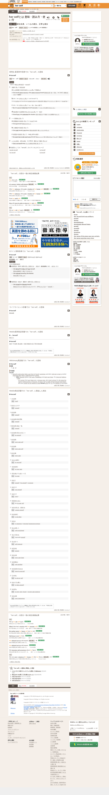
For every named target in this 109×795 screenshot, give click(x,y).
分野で (15, 426)
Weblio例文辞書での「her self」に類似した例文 (27, 391)
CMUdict (13, 713)
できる (44, 108)
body (22, 557)
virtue (41, 382)
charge (24, 592)
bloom (64, 382)
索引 (49, 168)
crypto (78, 124)
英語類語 (35, 1)
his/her (19, 184)
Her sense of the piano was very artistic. (87, 236)
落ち (24, 271)
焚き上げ (79, 138)
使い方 (84, 6)
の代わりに (22, 98)
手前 (35, 344)
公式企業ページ (33, 742)
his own (19, 503)
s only (24, 189)
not (17, 143)
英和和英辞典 (25, 1)
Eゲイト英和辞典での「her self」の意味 (24, 251)
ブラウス (19, 286)
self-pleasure (16, 680)
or (61, 374)
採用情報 (31, 746)
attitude (14, 640)
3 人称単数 (16, 90)
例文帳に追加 (22, 179)
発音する (31, 266)
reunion (22, 626)
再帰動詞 (15, 121)
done (16, 571)
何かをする (20, 432)
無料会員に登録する (87, 173)
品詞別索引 (67, 168)
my (16, 476)
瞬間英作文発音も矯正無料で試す (65, 20)
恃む (15, 575)
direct (54, 380)
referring (54, 374)
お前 (20, 473)
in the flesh (18, 517)
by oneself (18, 435)
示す (29, 112)
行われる (20, 569)
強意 (13, 282)
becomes (14, 650)
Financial (79, 133)
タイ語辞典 (75, 252)
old (33, 203)
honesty (35, 382)
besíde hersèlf (14, 150)
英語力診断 (48, 1)
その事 (51, 114)
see (25, 92)
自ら (47, 92)
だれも (50, 108)
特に (26, 112)
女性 (21, 90)
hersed (76, 218)
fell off (18, 269)
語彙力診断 (75, 260)
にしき (55, 137)
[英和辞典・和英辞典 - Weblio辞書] (11, 1)
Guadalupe (39, 377)
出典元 (45, 168)
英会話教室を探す (78, 1)
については (43, 286)
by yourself (18, 462)
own (18, 476)
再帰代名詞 (16, 264)
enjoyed (18, 273)
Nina (10, 203)
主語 (20, 112)
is (12, 210)
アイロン (28, 286)
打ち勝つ (18, 582)
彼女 (45, 92)
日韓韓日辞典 (53, 735)
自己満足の (15, 562)
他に (31, 134)
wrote (17, 631)
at (25, 273)
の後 (39, 105)
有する (17, 535)
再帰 (13, 266)
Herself (65, 707)
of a (10, 184)
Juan (48, 377)
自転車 (19, 271)
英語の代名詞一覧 (13, 168)
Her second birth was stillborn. (84, 216)
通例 (35, 141)
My (10, 631)
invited (29, 101)
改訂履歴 (26, 709)
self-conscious (21, 650)
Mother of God (36, 383)
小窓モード (80, 6)
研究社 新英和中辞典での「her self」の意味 (26, 72)
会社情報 (31, 744)
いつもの (14, 141)
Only (16, 496)
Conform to (80, 150)
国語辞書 (75, 243)
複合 (16, 84)
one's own (18, 456)
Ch (25, 377)
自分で (22, 259)
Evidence (64, 377)
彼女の (40, 101)
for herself (36, 34)
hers (19, 143)
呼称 (21, 419)
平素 (34, 143)
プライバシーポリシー (13, 729)
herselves (77, 232)
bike (23, 269)
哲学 (12, 426)
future (23, 631)
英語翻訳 (53, 1)
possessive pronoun (34, 523)
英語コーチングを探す (68, 1)
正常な (22, 141)
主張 (15, 528)
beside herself (26, 34)
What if (11, 626)
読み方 (25, 257)
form (32, 374)
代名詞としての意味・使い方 (29, 31)
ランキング (57, 168)
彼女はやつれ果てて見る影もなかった (23, 674)
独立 (14, 112)
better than (25, 107)
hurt (16, 123)
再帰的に (17, 118)
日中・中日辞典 (76, 247)
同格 (36, 90)
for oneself (23, 483)
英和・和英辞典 (76, 246)
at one (17, 592)
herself (37, 374)
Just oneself (18, 489)
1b (66, 101)
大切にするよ (49, 137)
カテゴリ (62, 168)
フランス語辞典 (54, 737)
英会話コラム (76, 261)
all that (53, 382)
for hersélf (12, 152)
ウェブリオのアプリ (13, 742)
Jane (19, 137)
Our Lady (31, 377)
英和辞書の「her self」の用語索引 (14, 689)
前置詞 (15, 134)
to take (23, 137)
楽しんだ (23, 275)
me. (27, 92)
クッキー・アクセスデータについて (16, 737)
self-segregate (16, 678)
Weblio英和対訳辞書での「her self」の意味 (26, 332)
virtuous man (41, 380)
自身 (36, 108)
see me (38, 92)
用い (17, 87)
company (79, 127)
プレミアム (90, 6)
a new (24, 130)
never (16, 203)
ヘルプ (9, 735)
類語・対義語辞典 (54, 725)
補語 (41, 141)
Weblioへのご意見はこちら (77, 725)
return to (26, 203)
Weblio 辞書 (11, 9)
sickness (17, 189)
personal (25, 523)
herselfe (76, 228)
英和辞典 (27, 9)
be (37, 141)
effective (79, 147)
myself (63, 101)
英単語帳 (43, 1)
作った (47, 130)
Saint (45, 377)
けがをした (28, 123)
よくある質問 (89, 728)
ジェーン (40, 137)
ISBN (18, 378)
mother (17, 101)
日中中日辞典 (53, 733)
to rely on (17, 578)
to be (46, 383)
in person (30, 483)
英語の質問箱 (53, 748)
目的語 (21, 121)
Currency (79, 135)
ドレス (43, 130)
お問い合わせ (32, 723)
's (59, 383)
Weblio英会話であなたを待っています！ (86, 286)
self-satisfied (18, 564)
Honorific (15, 374)
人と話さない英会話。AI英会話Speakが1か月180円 (37, 41)
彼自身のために (16, 501)
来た (55, 92)
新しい (39, 130)
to (57, 374)
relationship (80, 130)
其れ (19, 344)
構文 (17, 112)
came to (21, 92)
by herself (31, 34)
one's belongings (20, 598)
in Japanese (18, 523)
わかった (57, 114)
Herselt (76, 230)
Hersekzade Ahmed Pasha (82, 224)
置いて (27, 266)
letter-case (28, 374)
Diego (51, 377)
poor (18, 114)
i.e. (52, 383)
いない (53, 108)
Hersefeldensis (78, 222)
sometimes (42, 374)
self (23, 503)
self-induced (18, 544)
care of (30, 137)
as (29, 105)
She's (14, 143)
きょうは (28, 143)
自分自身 (11, 259)
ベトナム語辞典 (76, 254)
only (15, 657)
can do (19, 107)
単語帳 (74, 258)
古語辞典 (75, 250)
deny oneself (20, 585)
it (21, 107)
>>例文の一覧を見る (14, 215)
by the (30, 383)
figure (20, 375)
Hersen (76, 234)
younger (32, 626)
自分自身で (14, 432)
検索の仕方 (10, 725)
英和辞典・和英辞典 (19, 9)
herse (75, 214)
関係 (23, 112)
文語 (40, 112)
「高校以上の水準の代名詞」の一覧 (26, 168)
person (14, 184)
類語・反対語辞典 (77, 244)
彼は (37, 137)
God (59, 374)
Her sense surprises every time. (84, 238)
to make (48, 382)
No (14, 107)
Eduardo (21, 377)
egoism (17, 551)
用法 (15, 266)
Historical (58, 377)
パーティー (52, 101)
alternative (21, 374)
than (36, 105)
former (38, 189)
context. (37, 375)
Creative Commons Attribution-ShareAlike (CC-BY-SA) (47, 705)
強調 (13, 87)
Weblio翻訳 (97, 178)
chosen (26, 383)
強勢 (23, 266)
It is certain (21, 380)
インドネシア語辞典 (77, 251)
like (33, 105)
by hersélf (42, 150)
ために (32, 112)
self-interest (24, 184)
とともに (29, 90)
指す (18, 419)
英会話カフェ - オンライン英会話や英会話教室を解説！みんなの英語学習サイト (58, 772)
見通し (78, 144)
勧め (60, 137)
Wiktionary (13, 708)
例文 (20, 11)
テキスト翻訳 (79, 178)
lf (21, 143)
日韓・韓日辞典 (76, 248)
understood (25, 114)
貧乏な (41, 114)
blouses (24, 284)
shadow (30, 189)
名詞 (26, 90)
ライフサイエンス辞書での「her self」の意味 (26, 307)
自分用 (35, 130)
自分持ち (14, 589)
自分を (53, 266)
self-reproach (16, 676)
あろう (12, 337)
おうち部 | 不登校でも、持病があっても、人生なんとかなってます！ (58, 778)
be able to (21, 203)
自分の (13, 453)
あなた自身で (15, 460)
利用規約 (10, 727)
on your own (18, 469)
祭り (18, 275)
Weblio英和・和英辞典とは (14, 723)
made (16, 130)
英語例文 (30, 1)
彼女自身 (22, 87)
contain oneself (19, 510)
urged (16, 137)
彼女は (45, 101)
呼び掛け (14, 473)
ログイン (94, 6)
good (26, 137)
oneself (27, 84)
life (60, 380)
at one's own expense (34, 592)
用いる (45, 141)
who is (23, 375)
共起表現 (39, 1)
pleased (57, 382)
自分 (37, 114)
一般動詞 (15, 127)
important (15, 375)
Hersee (76, 220)
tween (78, 141)
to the (33, 101)
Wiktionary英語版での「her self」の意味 (25, 360)
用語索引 (52, 168)
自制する (22, 507)
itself (16, 401)
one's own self (19, 442)
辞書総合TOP (11, 733)
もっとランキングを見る (86, 153)
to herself (41, 34)
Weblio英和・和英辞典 (29, 707)
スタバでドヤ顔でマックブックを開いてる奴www (26, 671)
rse (33, 257)
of (33, 189)
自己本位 (14, 548)
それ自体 (13, 399)
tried (50, 380)
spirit (16, 198)
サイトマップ (11, 731)
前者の (65, 92)
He (13, 137)
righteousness (27, 382)
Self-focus (12, 636)
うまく (41, 108)
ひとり (15, 405)
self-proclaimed (19, 530)
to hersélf (42, 152)
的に (39, 90)
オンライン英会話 (59, 1)
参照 (37, 134)
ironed (18, 284)
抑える (17, 507)
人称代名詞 (21, 84)
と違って (38, 143)
